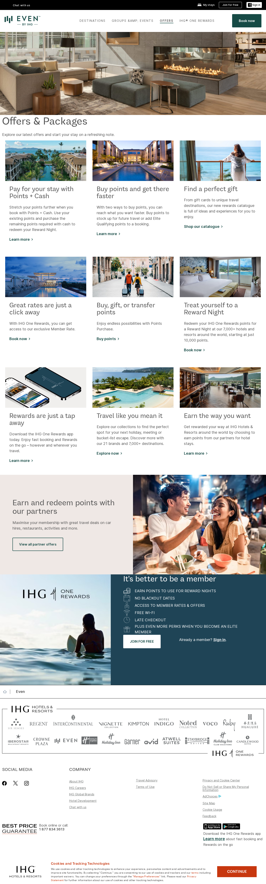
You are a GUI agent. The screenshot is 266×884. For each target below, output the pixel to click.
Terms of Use (145, 787)
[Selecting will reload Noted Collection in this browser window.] (188, 723)
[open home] (6, 691)
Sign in (219, 639)
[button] (254, 5)
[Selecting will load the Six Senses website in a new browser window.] (16, 723)
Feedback (209, 816)
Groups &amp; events (133, 20)
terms (195, 872)
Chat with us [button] (21, 5)
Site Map (209, 803)
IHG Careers (77, 788)
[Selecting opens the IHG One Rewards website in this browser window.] (233, 753)
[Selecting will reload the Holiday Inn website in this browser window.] (111, 740)
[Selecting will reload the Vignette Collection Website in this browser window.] (111, 723)
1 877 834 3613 (51, 829)
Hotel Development (83, 800)
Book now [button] (18, 339)
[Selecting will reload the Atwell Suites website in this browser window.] (171, 740)
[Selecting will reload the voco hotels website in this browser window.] (210, 723)
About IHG (76, 781)
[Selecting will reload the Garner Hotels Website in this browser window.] (132, 740)
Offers (166, 20)
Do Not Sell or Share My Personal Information (226, 788)
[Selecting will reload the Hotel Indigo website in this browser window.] (164, 723)
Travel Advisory (147, 780)
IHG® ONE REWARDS (197, 20)
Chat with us (77, 807)
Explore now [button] (108, 453)
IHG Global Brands (81, 794)
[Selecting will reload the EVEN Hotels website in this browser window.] (65, 740)
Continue (237, 871)
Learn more (214, 838)
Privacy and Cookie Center (221, 780)
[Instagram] (26, 783)
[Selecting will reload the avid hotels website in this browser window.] (151, 740)
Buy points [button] (106, 339)
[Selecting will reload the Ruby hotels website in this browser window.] (229, 723)
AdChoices (210, 796)
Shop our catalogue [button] (201, 227)
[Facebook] (5, 783)
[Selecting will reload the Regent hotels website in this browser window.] (39, 723)
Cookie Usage (212, 809)
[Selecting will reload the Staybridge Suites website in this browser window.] (197, 740)
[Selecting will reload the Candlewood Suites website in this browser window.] (247, 740)
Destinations (93, 20)
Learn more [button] (19, 239)
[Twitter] (15, 783)
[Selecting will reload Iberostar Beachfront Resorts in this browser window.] (18, 740)
